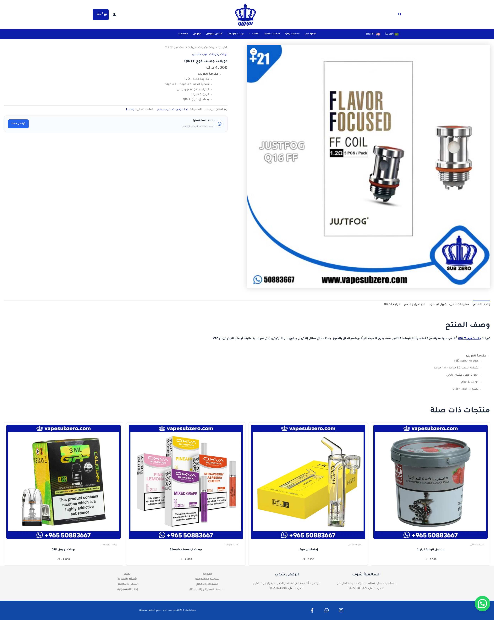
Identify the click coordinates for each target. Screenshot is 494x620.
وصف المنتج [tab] (481, 304)
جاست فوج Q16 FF (469, 338)
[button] (399, 15)
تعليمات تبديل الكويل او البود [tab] (449, 304)
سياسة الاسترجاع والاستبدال (207, 589)
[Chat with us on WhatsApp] (482, 603)
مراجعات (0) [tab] (392, 304)
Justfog (130, 109)
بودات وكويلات (206, 47)
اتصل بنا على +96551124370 (286, 588)
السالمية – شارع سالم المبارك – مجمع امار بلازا (366, 583)
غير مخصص (200, 54)
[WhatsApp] (326, 610)
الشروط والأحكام (207, 584)
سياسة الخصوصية (207, 579)
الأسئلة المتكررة (128, 579)
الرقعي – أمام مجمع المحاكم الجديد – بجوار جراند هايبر (286, 583)
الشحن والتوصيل (128, 584)
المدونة (207, 574)
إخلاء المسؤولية (127, 589)
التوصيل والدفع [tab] (414, 304)
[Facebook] (312, 610)
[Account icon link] (114, 14)
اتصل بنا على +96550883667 (366, 588)
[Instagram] (341, 610)
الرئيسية (223, 47)
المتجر (127, 574)
